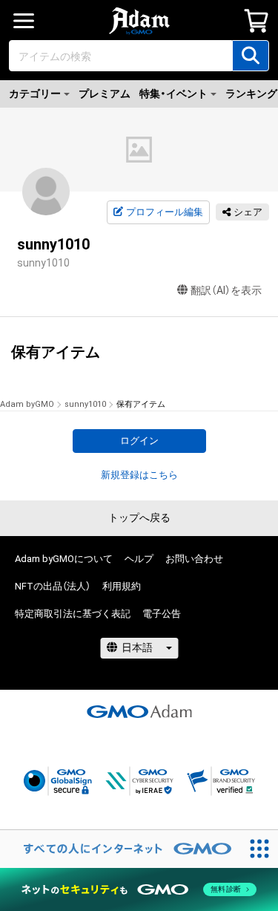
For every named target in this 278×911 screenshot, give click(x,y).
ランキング (251, 93)
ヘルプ (139, 558)
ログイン (139, 440)
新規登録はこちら (139, 474)
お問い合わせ (194, 558)
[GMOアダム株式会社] (139, 711)
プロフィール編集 (164, 212)
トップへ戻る (139, 517)
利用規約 (121, 586)
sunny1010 (85, 404)
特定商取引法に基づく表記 (72, 613)
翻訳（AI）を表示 (226, 290)
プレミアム (104, 93)
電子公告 (161, 613)
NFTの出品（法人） (52, 586)
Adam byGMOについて (64, 558)
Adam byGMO (27, 404)
